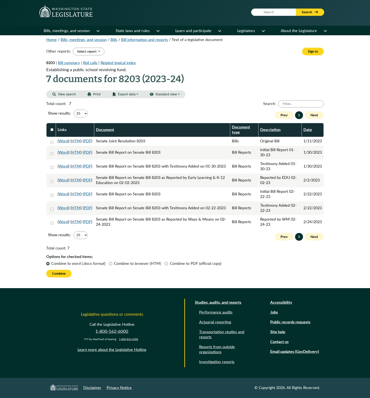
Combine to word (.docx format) (78, 264)
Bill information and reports (144, 40)
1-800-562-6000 (111, 331)
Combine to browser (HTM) (137, 264)
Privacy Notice (119, 388)
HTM (76, 141)
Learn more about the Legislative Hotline (112, 350)
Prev (284, 115)
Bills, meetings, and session (67, 31)
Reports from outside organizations (217, 349)
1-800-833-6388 (128, 339)
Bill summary (69, 63)
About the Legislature (299, 31)
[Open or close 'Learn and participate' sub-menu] (219, 31)
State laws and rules (133, 31)
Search (307, 12)
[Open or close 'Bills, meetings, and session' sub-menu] (97, 31)
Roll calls (90, 63)
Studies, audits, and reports (218, 303)
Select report (87, 51)
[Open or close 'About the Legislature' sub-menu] (325, 31)
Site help (277, 332)
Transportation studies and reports (221, 334)
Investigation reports (216, 362)
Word (63, 141)
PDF (87, 141)
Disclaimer (92, 388)
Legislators (246, 31)
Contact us (279, 342)
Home (51, 40)
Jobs (274, 312)
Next (314, 115)
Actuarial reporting (215, 322)
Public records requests (290, 322)
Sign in (313, 51)
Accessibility (281, 303)
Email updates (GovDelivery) (294, 352)
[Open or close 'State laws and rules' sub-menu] (157, 31)
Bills (113, 40)
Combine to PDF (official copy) (195, 264)
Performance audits (216, 312)
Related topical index (118, 63)
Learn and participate (193, 31)
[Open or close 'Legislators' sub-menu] (263, 31)
